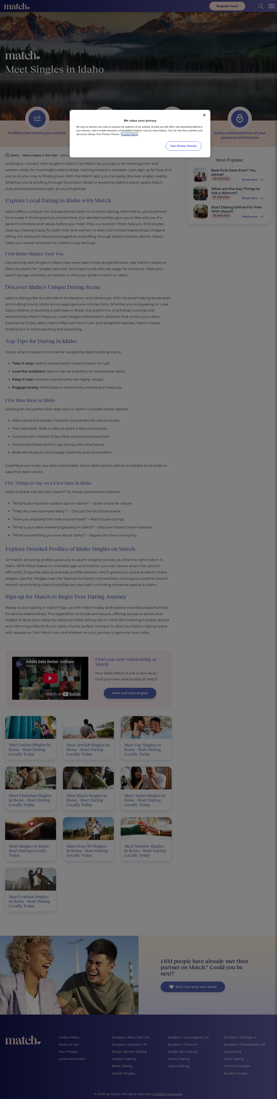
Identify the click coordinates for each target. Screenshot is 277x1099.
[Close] (204, 115)
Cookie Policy (129, 134)
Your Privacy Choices (183, 146)
